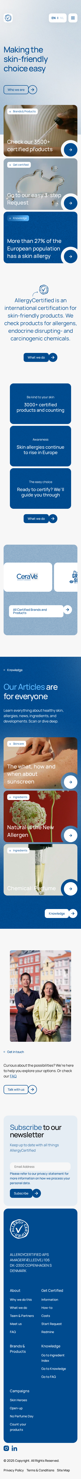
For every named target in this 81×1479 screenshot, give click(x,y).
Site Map (63, 1470)
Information (49, 1299)
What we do (18, 1307)
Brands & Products (18, 1349)
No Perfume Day (22, 1416)
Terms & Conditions (40, 1470)
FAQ (13, 1076)
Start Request (51, 1324)
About (15, 1290)
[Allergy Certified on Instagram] (6, 1448)
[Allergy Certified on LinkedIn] (14, 1448)
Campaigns (19, 1390)
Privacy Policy (14, 1470)
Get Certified (52, 1290)
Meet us (16, 1324)
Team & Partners (22, 1316)
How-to (46, 1307)
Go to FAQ (48, 1377)
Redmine (47, 1332)
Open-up (16, 1408)
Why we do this (21, 1299)
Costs (45, 1316)
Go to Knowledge (53, 1368)
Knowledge (50, 1346)
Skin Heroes (18, 1400)
